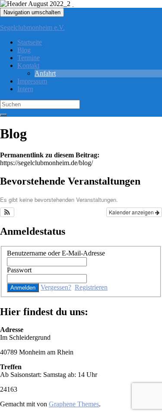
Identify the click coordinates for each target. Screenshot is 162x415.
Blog (24, 50)
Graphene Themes (74, 404)
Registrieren (91, 287)
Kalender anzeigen (132, 212)
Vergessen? (56, 287)
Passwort (19, 270)
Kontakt (28, 65)
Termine (28, 57)
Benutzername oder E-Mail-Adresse (56, 253)
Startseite (29, 42)
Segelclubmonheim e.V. (32, 27)
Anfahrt (45, 73)
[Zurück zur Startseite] (73, 3)
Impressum (32, 81)
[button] (7, 212)
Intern (25, 89)
